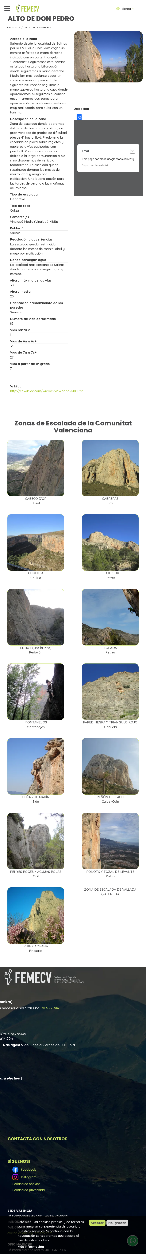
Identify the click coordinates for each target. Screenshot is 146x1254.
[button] (108, 57)
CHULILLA (35, 573)
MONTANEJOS (36, 722)
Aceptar (97, 1223)
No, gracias (117, 1223)
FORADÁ (110, 648)
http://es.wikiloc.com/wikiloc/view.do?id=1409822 (46, 391)
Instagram (27, 1177)
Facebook (27, 1169)
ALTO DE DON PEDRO (38, 27)
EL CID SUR (110, 573)
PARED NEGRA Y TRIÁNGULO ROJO (110, 722)
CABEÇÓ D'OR (35, 499)
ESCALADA (13, 27)
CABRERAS (110, 499)
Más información (31, 1247)
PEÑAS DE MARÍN (35, 797)
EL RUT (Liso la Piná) (35, 648)
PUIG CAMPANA (36, 946)
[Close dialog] (132, 151)
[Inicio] (27, 9)
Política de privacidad (28, 1190)
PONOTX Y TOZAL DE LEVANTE (110, 872)
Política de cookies (26, 1184)
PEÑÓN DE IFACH (110, 797)
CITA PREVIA (49, 1008)
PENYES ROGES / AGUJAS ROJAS (35, 872)
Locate (79, 117)
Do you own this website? (95, 165)
